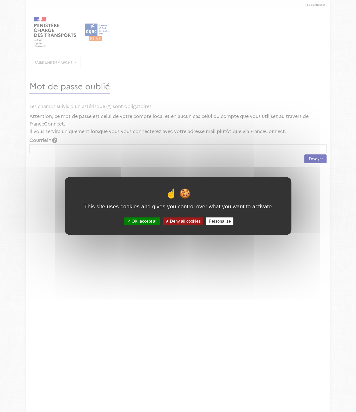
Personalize (220, 221)
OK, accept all (144, 221)
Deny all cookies (185, 221)
